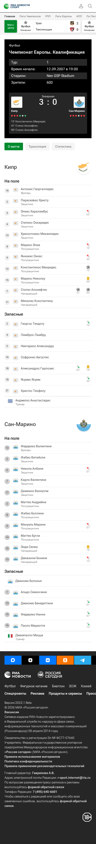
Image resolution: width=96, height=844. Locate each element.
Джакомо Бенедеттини (37, 603)
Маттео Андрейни (33, 502)
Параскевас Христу (34, 200)
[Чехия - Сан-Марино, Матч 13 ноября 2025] (70, 116)
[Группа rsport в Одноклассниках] (65, 660)
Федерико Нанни (33, 614)
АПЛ (79, 16)
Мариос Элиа (30, 245)
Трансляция (37, 146)
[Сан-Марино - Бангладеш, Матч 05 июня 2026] (81, 116)
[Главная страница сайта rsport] (27, 6)
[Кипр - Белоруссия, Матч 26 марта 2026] (17, 116)
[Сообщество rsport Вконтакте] (47, 660)
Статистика (63, 146)
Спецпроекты (15, 693)
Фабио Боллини (32, 513)
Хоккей (86, 686)
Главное (9, 16)
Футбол (14, 45)
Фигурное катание (34, 686)
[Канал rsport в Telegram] (82, 660)
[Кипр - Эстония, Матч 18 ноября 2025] (14, 116)
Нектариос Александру (37, 346)
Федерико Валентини (36, 446)
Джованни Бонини (34, 558)
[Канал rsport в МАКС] (12, 660)
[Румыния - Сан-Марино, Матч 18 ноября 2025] (73, 116)
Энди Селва (29, 547)
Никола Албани (32, 468)
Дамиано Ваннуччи (34, 491)
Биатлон (58, 686)
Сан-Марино (77, 110)
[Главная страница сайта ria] (5, 6)
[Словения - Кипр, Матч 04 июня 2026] (22, 116)
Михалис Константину (37, 301)
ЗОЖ (72, 686)
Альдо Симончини (34, 592)
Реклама (37, 693)
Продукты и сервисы (65, 693)
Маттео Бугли (30, 535)
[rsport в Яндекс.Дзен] (30, 660)
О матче (14, 146)
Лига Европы (63, 16)
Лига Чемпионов (30, 16)
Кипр (14, 110)
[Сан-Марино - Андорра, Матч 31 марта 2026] (78, 116)
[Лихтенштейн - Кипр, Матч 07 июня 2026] (25, 116)
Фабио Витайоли (33, 457)
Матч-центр (10, 26)
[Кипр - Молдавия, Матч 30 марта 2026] (20, 116)
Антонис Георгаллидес (37, 189)
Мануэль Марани (33, 524)
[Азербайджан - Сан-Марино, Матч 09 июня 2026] (84, 116)
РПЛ (48, 16)
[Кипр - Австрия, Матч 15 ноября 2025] (12, 116)
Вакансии (11, 712)
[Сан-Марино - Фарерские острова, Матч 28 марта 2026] (76, 116)
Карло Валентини (33, 479)
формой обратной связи (46, 787)
